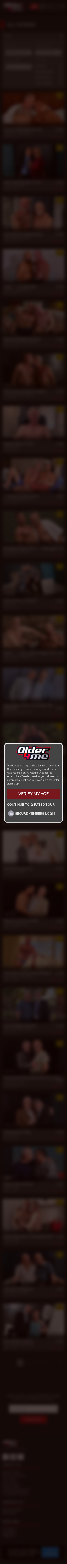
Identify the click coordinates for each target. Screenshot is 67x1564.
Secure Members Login (35, 813)
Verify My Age (33, 793)
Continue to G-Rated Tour (31, 804)
